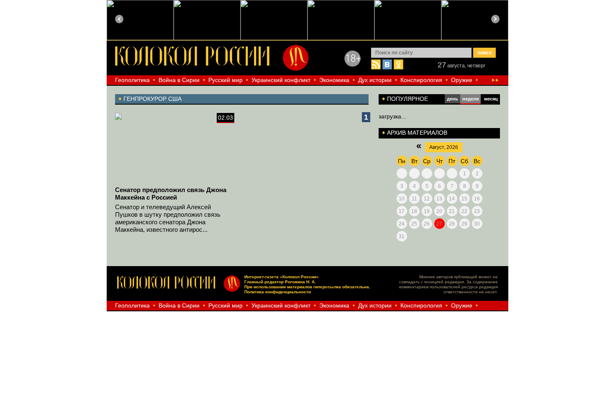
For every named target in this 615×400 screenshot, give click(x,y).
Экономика (334, 80)
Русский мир (225, 80)
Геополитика (132, 80)
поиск (484, 53)
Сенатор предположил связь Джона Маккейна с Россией (170, 193)
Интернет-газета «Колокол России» (281, 276)
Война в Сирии (179, 80)
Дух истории (375, 80)
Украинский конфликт (280, 80)
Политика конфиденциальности (277, 292)
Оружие (461, 80)
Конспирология (421, 80)
